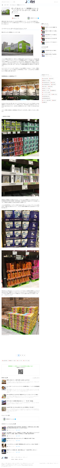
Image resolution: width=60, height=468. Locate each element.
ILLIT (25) (53, 82)
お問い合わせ (21, 459)
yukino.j (8, 404)
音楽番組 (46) (53, 90)
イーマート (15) (26, 360)
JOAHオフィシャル (33, 18)
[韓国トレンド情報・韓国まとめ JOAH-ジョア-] (30, 2)
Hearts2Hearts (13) (46, 82)
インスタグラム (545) (46, 92)
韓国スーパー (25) (12, 360)
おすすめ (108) (45, 78)
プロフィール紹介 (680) (47, 100)
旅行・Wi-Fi (13, 13)
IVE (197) (51, 78)
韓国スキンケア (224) (46, 80)
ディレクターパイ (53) (46, 94)
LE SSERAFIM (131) (46, 84)
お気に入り (15, 18)
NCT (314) (44, 86)
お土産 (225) (5, 360)
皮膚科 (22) (45, 102)
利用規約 (16, 459)
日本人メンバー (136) (46, 88)
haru (46, 32)
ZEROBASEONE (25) (46, 98)
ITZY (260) (53, 84)
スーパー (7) (20, 360)
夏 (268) (54, 100)
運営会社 (12, 459)
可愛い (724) (55, 94)
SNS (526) (50, 86)
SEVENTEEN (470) (46, 96)
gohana (8, 392)
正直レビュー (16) (46, 90)
